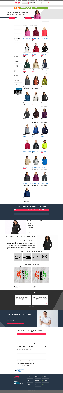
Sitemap (44, 384)
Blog (45, 0)
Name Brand (15, 55)
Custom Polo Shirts (16, 61)
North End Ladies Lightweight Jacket (27, 151)
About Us (28, 0)
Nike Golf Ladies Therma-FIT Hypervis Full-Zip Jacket (27, 136)
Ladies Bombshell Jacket (43, 54)
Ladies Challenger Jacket (25, 70)
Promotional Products (16, 66)
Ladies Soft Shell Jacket (34, 103)
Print (33, 283)
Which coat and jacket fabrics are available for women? (31, 340)
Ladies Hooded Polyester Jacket (26, 38)
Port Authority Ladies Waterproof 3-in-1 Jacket (36, 183)
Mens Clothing (16, 40)
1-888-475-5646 (17, 381)
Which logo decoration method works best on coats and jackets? (31, 343)
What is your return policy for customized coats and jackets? (31, 363)
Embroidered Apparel (16, 56)
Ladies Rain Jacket (25, 103)
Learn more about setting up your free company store (15, 323)
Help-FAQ (43, 0)
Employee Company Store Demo (18, 85)
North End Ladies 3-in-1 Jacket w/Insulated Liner (44, 136)
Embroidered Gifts (16, 75)
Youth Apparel (16, 65)
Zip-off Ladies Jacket (25, 167)
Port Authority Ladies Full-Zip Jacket (44, 38)
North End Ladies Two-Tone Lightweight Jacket (35, 151)
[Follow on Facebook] (39, 3)
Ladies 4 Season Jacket (25, 54)
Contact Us (48, 0)
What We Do (35, 0)
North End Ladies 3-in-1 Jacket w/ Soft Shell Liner (36, 136)
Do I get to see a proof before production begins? (31, 349)
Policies (41, 0)
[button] (47, 3)
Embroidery (16, 283)
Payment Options (45, 380)
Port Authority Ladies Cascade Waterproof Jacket (44, 167)
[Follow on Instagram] (40, 3)
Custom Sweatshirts (16, 80)
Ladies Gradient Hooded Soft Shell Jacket (44, 70)
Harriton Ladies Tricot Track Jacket (35, 38)
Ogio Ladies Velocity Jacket (43, 151)
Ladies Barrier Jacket (34, 54)
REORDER (36, 376)
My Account (29, 384)
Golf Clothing (15, 74)
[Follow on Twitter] (41, 3)
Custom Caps (15, 79)
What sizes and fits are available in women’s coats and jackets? (31, 352)
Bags (14, 76)
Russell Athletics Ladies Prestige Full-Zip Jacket (44, 183)
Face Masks (15, 84)
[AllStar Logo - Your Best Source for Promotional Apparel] (17, 3)
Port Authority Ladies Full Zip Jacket (20, 369)
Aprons (15, 70)
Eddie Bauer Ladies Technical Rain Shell (44, 103)
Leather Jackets (16, 44)
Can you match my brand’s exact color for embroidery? (31, 346)
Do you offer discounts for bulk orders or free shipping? (31, 357)
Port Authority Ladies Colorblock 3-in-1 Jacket (27, 183)
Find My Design (44, 376)
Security (36, 384)
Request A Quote (37, 380)
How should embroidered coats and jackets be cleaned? (31, 360)
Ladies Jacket (33, 70)
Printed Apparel (16, 57)
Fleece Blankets (16, 60)
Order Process (38, 0)
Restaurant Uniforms (16, 71)
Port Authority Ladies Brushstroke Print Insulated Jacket (36, 167)
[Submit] (28, 3)
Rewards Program (31, 0)
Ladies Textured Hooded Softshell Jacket (26, 120)
